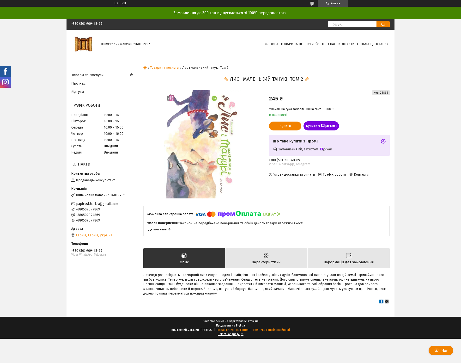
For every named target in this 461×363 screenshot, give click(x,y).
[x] (386, 302)
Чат (445, 350)
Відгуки (77, 92)
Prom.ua (253, 321)
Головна (270, 44)
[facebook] (381, 302)
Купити (285, 126)
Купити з (313, 126)
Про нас (329, 44)
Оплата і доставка (372, 44)
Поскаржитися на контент (233, 330)
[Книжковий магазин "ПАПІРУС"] (83, 44)
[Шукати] (383, 24)
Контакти (346, 44)
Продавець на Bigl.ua (230, 325)
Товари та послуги (297, 44)
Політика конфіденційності (271, 330)
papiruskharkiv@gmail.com (97, 204)
